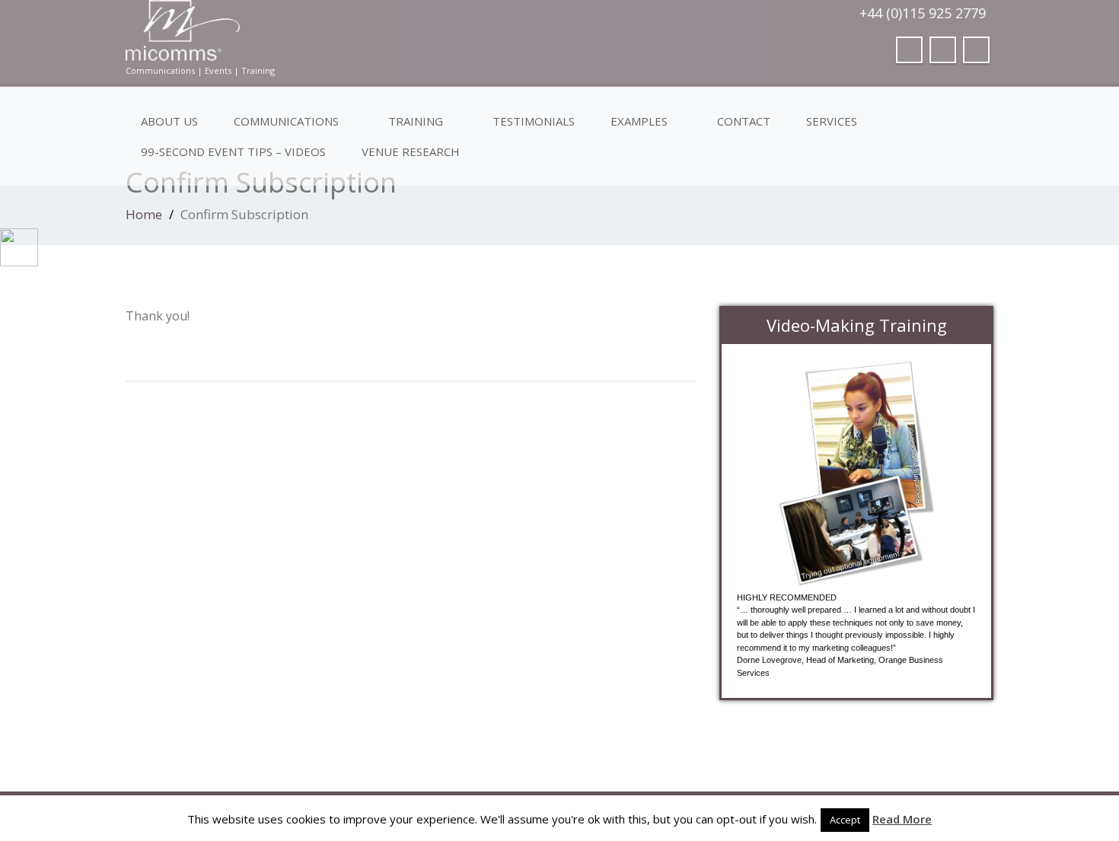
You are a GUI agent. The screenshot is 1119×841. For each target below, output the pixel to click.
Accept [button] (845, 820)
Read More (902, 819)
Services (831, 121)
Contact (743, 121)
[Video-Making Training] (856, 473)
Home (144, 214)
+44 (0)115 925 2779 (922, 13)
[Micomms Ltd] (337, 30)
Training (415, 121)
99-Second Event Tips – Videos (233, 151)
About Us (169, 121)
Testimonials (534, 121)
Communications (286, 121)
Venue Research (411, 151)
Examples (639, 121)
